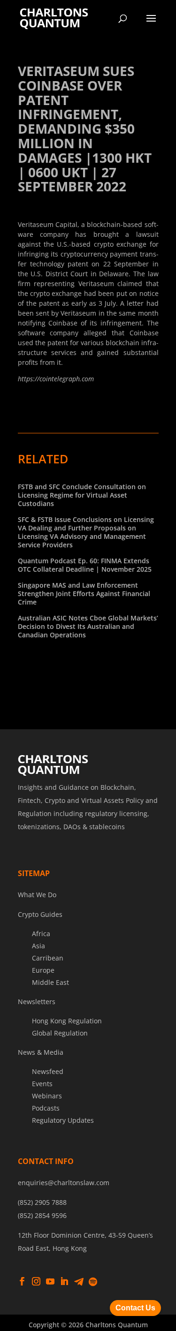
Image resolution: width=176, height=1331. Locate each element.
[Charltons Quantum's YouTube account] (50, 1282)
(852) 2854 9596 (42, 1215)
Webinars (47, 1095)
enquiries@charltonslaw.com (63, 1182)
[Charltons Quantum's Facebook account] (22, 1282)
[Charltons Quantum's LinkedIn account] (64, 1282)
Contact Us (135, 1308)
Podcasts (46, 1108)
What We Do (37, 894)
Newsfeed (47, 1071)
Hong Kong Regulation (67, 1020)
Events (42, 1083)
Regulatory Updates (63, 1120)
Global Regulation (60, 1032)
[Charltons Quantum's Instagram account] (36, 1282)
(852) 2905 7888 (42, 1202)
